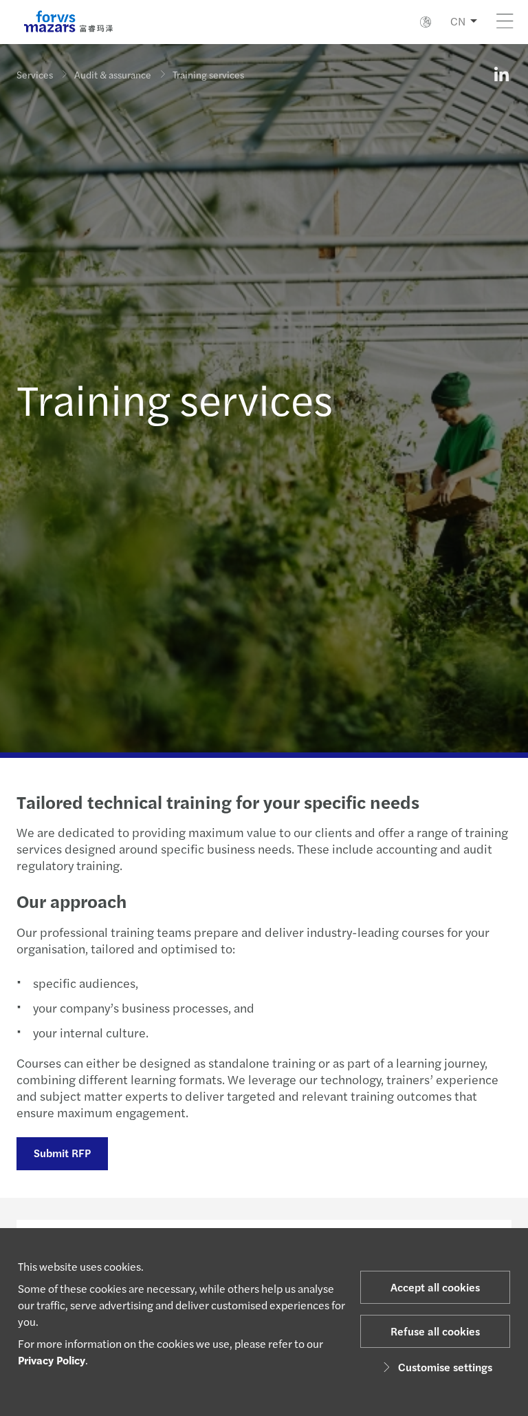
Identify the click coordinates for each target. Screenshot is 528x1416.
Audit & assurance (112, 74)
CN (457, 21)
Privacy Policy (51, 1360)
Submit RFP (62, 1153)
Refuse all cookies (435, 1331)
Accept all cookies (435, 1287)
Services (34, 74)
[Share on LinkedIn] (501, 74)
